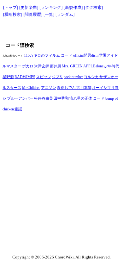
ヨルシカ (91, 77)
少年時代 (111, 66)
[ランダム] (65, 14)
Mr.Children (31, 87)
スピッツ (43, 77)
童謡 (18, 109)
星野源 (8, 77)
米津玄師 (41, 66)
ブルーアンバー (20, 98)
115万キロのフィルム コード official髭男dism (61, 55)
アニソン (48, 87)
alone (99, 66)
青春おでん (66, 87)
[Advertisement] (61, 29)
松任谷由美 (43, 98)
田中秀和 (61, 98)
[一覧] (49, 14)
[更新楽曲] (28, 7)
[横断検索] (12, 14)
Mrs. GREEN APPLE (78, 66)
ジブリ (57, 77)
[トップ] (10, 7)
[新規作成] (73, 7)
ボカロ (27, 66)
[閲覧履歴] (32, 14)
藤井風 (55, 66)
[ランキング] (50, 7)
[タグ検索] (93, 7)
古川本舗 (83, 87)
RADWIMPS (25, 77)
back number (73, 77)
